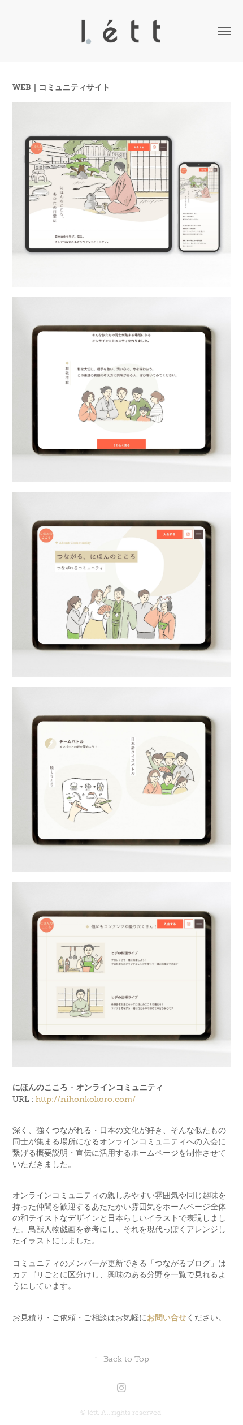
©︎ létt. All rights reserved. (121, 1413)
